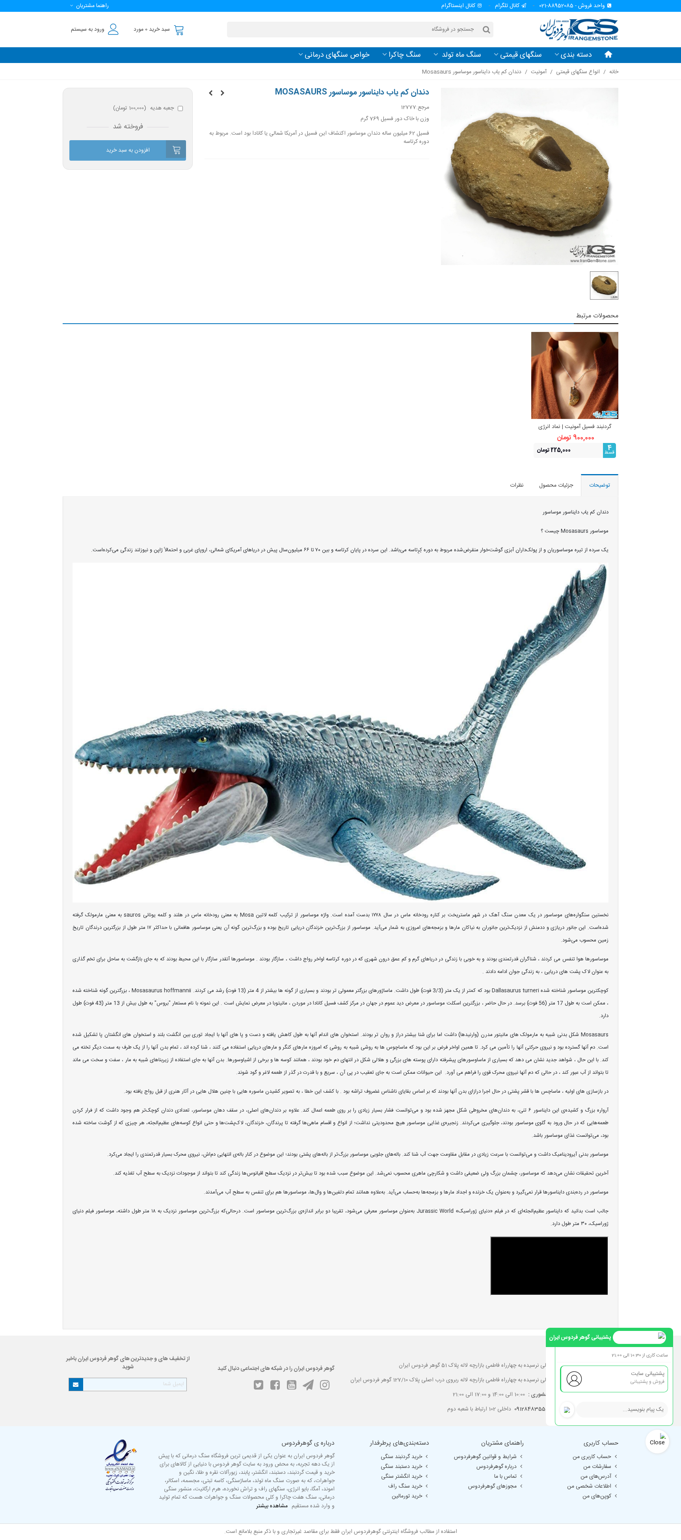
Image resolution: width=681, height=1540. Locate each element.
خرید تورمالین (407, 1496)
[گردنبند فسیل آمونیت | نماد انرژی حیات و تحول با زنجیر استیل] (574, 375)
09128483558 (531, 1409)
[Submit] (76, 1384)
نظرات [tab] (516, 485)
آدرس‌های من (596, 1476)
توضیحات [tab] (599, 485)
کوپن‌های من (596, 1496)
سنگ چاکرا (405, 55)
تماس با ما (505, 1476)
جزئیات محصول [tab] (556, 485)
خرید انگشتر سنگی (401, 1476)
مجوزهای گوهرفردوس (492, 1486)
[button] (88, 6)
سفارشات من (597, 1466)
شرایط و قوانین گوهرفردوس (485, 1457)
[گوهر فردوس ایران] (575, 29)
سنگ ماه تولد (460, 55)
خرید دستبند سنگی (401, 1466)
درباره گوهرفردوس (496, 1466)
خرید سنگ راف (405, 1486)
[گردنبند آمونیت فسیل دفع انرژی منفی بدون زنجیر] (222, 94)
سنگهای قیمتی (521, 55)
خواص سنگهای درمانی (337, 55)
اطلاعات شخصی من (589, 1486)
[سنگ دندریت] (210, 94)
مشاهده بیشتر (272, 1506)
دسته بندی (576, 55)
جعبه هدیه (143, 108)
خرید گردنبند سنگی (401, 1457)
